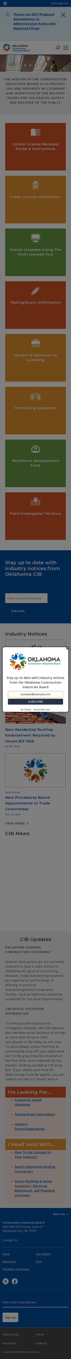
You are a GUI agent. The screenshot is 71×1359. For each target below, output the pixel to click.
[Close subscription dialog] (67, 647)
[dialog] (35, 679)
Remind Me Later (42, 709)
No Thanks (26, 709)
